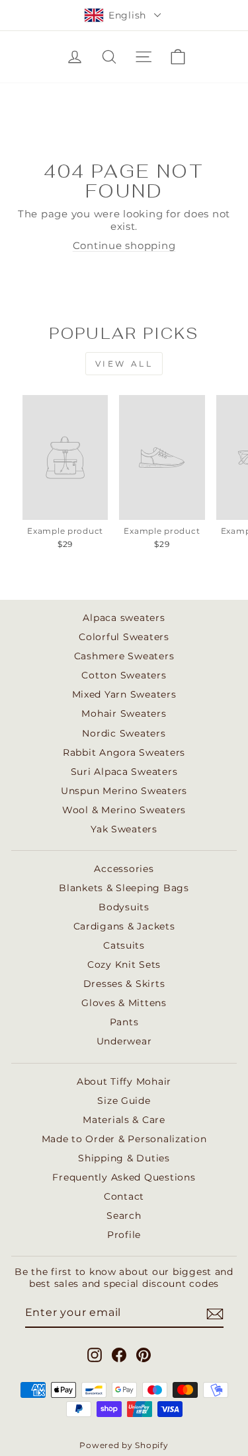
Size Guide (123, 1100)
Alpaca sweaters (124, 617)
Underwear (124, 1041)
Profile (124, 1234)
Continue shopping (124, 246)
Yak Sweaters (124, 829)
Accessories (123, 868)
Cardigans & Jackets (124, 926)
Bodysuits (124, 907)
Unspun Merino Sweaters (124, 790)
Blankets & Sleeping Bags (124, 888)
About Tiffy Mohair (124, 1081)
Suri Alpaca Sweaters (124, 771)
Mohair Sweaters (123, 713)
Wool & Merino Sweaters (124, 810)
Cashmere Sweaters (124, 656)
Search (123, 1215)
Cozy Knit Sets (124, 964)
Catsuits (124, 945)
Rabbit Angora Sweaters (124, 752)
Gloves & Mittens (124, 1003)
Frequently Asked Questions (123, 1177)
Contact (124, 1196)
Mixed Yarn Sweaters (124, 694)
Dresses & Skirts (124, 983)
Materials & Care (124, 1119)
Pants (124, 1022)
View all (124, 364)
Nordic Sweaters (123, 733)
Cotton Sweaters (123, 675)
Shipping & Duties (124, 1158)
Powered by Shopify (123, 1445)
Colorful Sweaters (124, 637)
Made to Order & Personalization (124, 1139)
